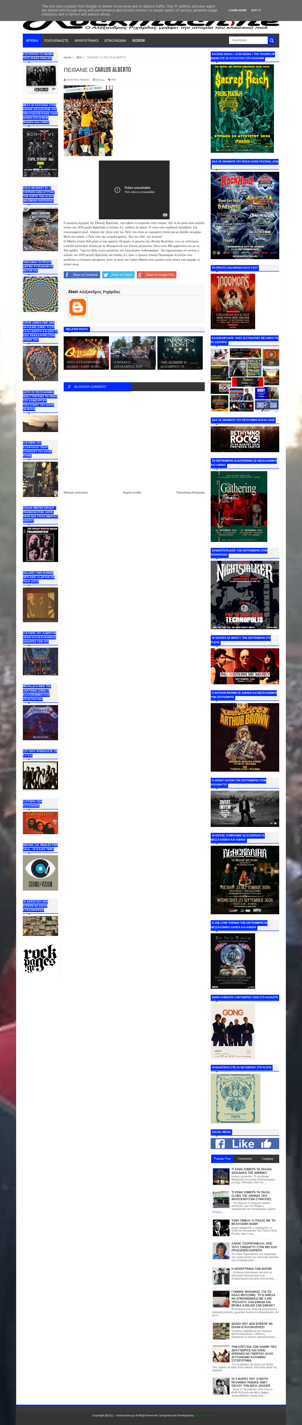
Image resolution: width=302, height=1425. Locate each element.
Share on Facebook (85, 274)
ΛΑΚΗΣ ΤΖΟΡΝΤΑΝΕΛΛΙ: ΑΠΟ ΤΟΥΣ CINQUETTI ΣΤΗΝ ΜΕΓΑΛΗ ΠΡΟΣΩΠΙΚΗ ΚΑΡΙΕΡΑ (254, 1247)
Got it (256, 10)
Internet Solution (204, 1415)
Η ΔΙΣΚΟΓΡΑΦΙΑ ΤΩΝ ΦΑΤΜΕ (251, 1268)
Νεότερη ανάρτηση (76, 492)
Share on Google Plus (160, 274)
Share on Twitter (122, 274)
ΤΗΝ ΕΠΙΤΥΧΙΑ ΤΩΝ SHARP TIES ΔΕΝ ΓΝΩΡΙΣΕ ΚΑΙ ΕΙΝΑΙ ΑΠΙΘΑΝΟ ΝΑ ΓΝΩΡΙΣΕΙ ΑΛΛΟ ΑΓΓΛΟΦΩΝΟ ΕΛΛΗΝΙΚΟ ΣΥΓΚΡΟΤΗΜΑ (254, 1353)
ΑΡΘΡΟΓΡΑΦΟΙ (87, 40)
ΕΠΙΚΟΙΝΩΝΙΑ (115, 40)
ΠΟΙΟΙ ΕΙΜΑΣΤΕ (56, 40)
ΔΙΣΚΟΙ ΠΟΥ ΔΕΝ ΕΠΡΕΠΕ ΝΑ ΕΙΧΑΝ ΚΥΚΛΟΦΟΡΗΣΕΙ (252, 1325)
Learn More (237, 10)
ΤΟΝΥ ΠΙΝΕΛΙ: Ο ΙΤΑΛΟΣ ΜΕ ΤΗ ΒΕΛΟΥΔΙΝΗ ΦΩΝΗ (253, 1222)
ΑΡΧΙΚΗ (32, 40)
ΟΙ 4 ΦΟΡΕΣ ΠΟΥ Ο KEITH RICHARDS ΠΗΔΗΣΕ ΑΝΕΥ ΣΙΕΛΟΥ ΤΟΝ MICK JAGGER (250, 1382)
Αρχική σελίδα (132, 492)
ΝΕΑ (113, 79)
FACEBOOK (138, 40)
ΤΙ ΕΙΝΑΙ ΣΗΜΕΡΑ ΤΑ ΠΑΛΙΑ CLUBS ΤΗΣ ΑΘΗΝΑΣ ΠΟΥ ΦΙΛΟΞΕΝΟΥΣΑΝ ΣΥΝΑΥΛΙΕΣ (251, 1196)
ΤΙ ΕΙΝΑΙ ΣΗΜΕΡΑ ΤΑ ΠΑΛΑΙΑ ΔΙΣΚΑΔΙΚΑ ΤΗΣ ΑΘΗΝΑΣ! (251, 1171)
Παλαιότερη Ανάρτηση (190, 492)
